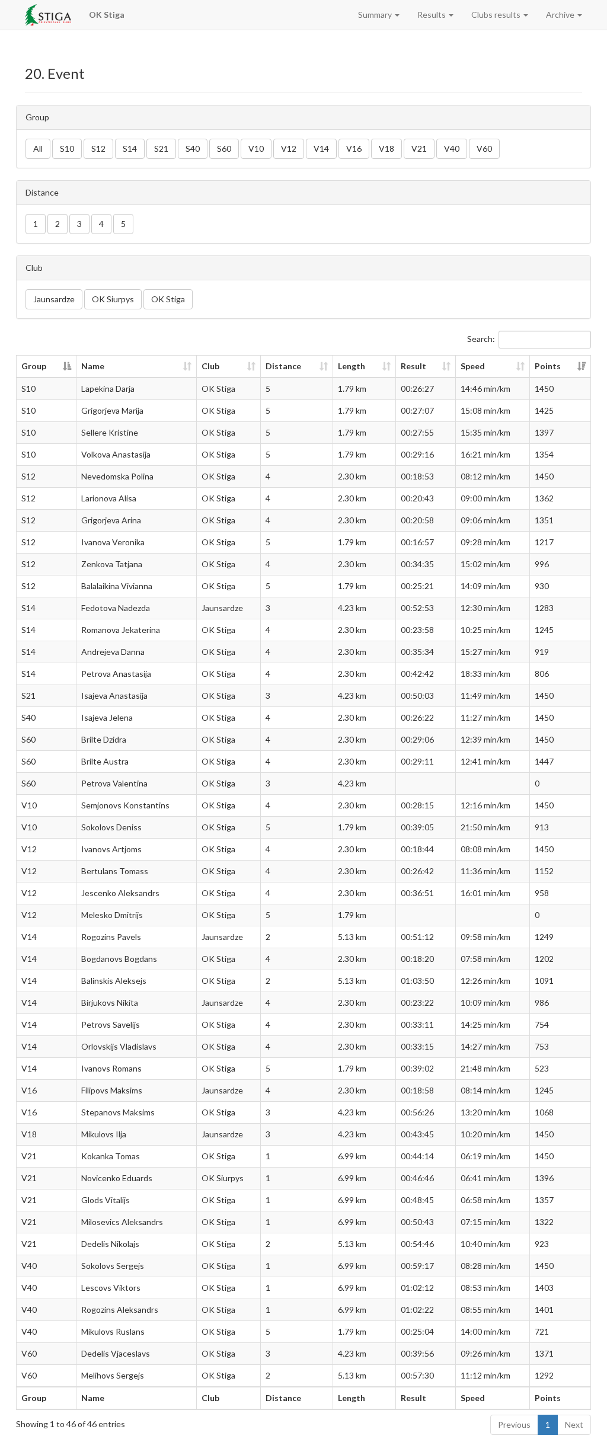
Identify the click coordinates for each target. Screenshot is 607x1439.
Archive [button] (561, 14)
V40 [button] (451, 148)
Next (574, 1424)
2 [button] (57, 224)
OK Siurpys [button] (113, 299)
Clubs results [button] (496, 14)
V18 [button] (386, 148)
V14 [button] (321, 148)
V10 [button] (256, 148)
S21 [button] (161, 148)
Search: (481, 339)
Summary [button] (376, 14)
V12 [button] (288, 148)
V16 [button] (354, 148)
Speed (473, 366)
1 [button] (35, 224)
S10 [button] (67, 148)
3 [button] (79, 224)
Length (351, 366)
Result (413, 366)
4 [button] (101, 224)
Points (548, 366)
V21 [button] (419, 148)
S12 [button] (98, 148)
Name (92, 366)
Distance (283, 366)
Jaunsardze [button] (54, 299)
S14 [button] (130, 148)
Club (210, 366)
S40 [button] (193, 148)
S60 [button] (224, 148)
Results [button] (432, 14)
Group (33, 366)
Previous (514, 1424)
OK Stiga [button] (168, 299)
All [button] (38, 148)
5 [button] (123, 224)
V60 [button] (484, 148)
